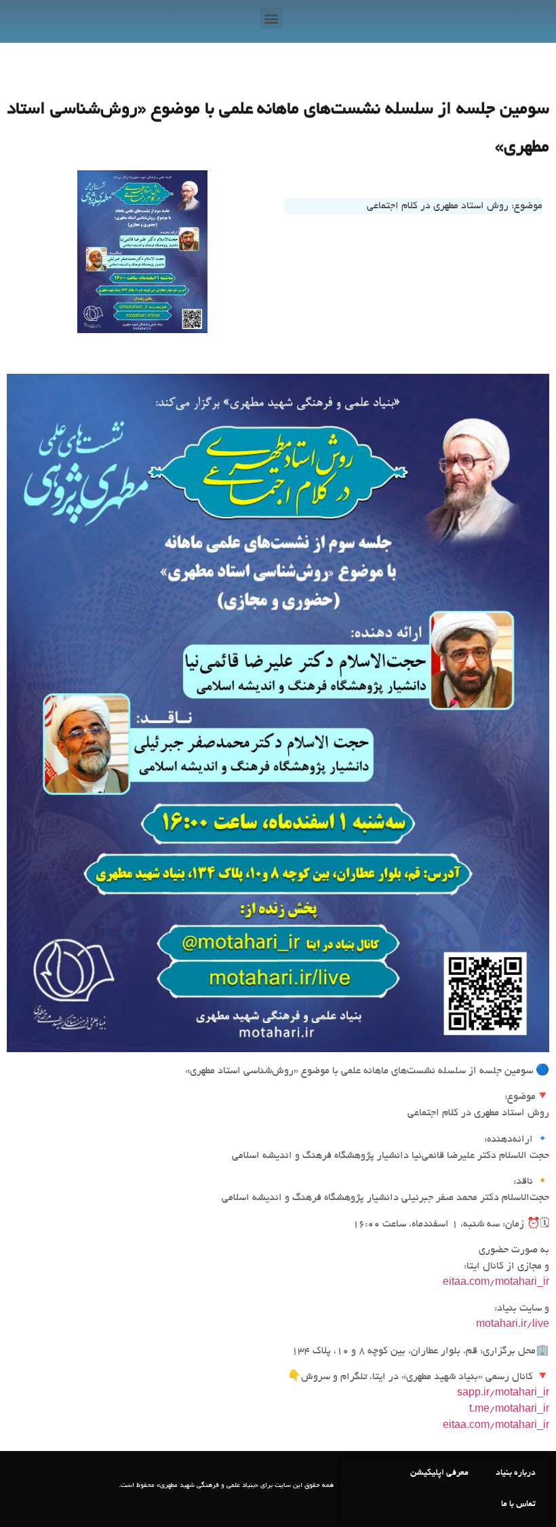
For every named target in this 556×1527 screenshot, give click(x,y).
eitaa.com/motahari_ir (496, 1282)
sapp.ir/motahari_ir (503, 1393)
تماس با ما (518, 1504)
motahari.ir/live (512, 1324)
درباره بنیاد (516, 1473)
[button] (271, 18)
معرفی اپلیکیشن (439, 1473)
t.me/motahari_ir (509, 1409)
